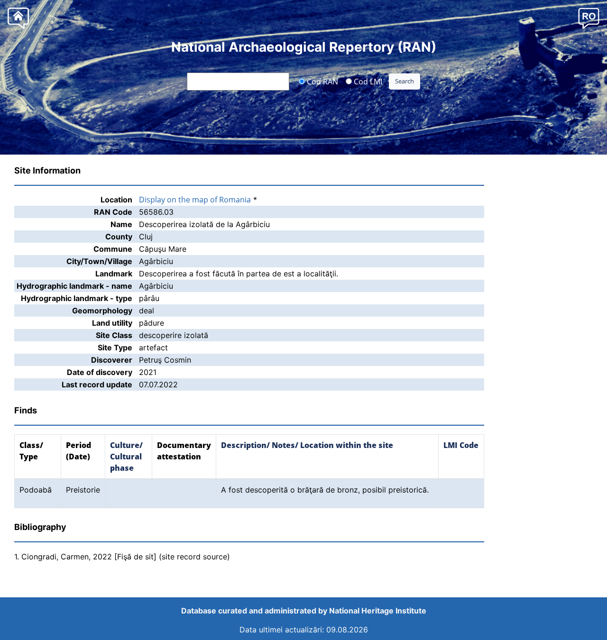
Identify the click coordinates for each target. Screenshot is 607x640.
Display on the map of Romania (195, 199)
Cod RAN (321, 81)
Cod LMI (367, 81)
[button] (588, 18)
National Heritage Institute (377, 610)
